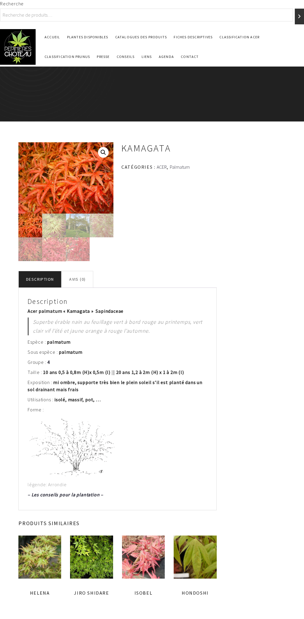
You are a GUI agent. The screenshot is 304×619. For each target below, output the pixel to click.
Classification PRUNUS (67, 56)
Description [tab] (40, 279)
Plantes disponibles (87, 37)
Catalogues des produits (141, 37)
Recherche (12, 4)
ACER (162, 167)
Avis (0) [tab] (77, 279)
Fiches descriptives (193, 37)
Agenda (166, 56)
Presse (103, 56)
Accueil (52, 37)
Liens (147, 56)
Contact (190, 56)
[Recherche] (299, 16)
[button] (103, 152)
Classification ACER (239, 37)
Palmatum (180, 167)
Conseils (126, 56)
